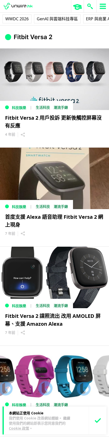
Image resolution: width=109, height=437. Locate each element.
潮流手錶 (61, 107)
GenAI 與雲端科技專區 (57, 19)
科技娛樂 (19, 107)
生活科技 (43, 107)
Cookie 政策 (19, 428)
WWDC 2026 (17, 19)
